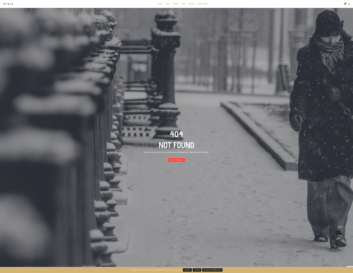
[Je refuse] (351, 270)
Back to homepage (176, 160)
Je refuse (197, 270)
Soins (168, 4)
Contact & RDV (202, 4)
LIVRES (184, 4)
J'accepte (187, 270)
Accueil (160, 4)
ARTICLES (192, 4)
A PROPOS (175, 4)
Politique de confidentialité (212, 270)
